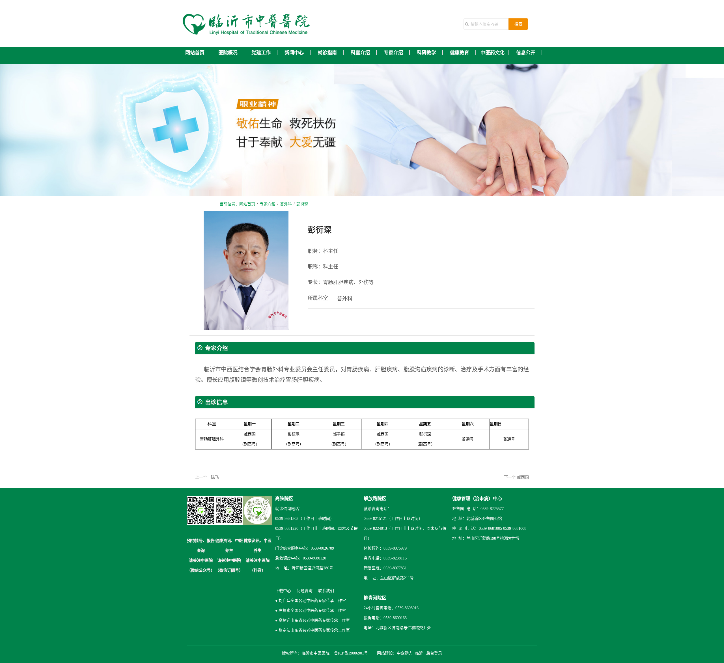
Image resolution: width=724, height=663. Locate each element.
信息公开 (525, 52)
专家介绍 (393, 52)
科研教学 (426, 52)
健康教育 (459, 52)
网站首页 (194, 52)
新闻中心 (294, 52)
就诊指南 (327, 52)
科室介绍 (360, 52)
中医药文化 (492, 52)
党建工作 (261, 52)
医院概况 (228, 52)
